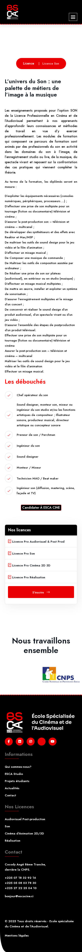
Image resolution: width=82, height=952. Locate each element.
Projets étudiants (17, 781)
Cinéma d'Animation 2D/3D (24, 833)
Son (7, 826)
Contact (10, 795)
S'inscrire (38, 592)
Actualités (12, 788)
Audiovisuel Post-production (25, 819)
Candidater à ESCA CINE (41, 507)
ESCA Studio (14, 774)
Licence (28, 63)
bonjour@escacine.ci (19, 896)
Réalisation (12, 840)
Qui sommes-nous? (18, 767)
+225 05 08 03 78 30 (20, 883)
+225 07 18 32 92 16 (20, 878)
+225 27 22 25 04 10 (21, 888)
